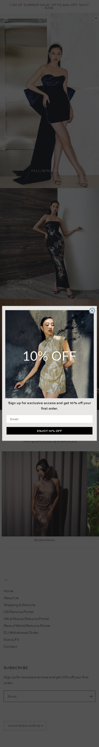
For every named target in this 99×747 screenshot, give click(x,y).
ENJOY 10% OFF (49, 431)
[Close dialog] (92, 310)
